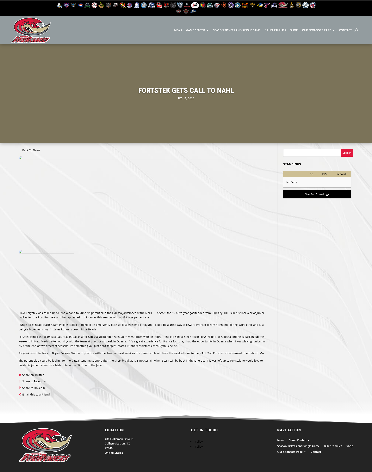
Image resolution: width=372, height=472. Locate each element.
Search (347, 153)
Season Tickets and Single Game (236, 30)
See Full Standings (317, 194)
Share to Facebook (34, 381)
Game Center (195, 30)
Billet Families (275, 30)
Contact (345, 30)
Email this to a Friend (36, 394)
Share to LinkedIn (33, 388)
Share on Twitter (33, 375)
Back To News (31, 150)
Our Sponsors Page (316, 30)
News (178, 30)
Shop (294, 30)
